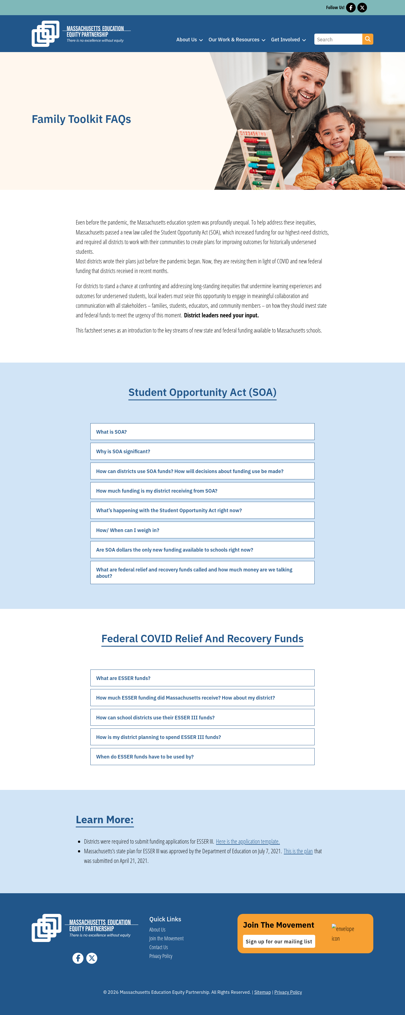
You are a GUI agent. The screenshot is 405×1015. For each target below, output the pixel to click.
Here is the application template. (248, 841)
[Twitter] (362, 7)
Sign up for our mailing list (279, 941)
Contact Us (158, 947)
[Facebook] (351, 7)
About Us (186, 39)
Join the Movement (166, 938)
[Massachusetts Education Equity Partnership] (81, 35)
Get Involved (285, 39)
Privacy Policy (160, 955)
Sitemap (262, 992)
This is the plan (298, 851)
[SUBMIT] (367, 39)
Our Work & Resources (234, 39)
